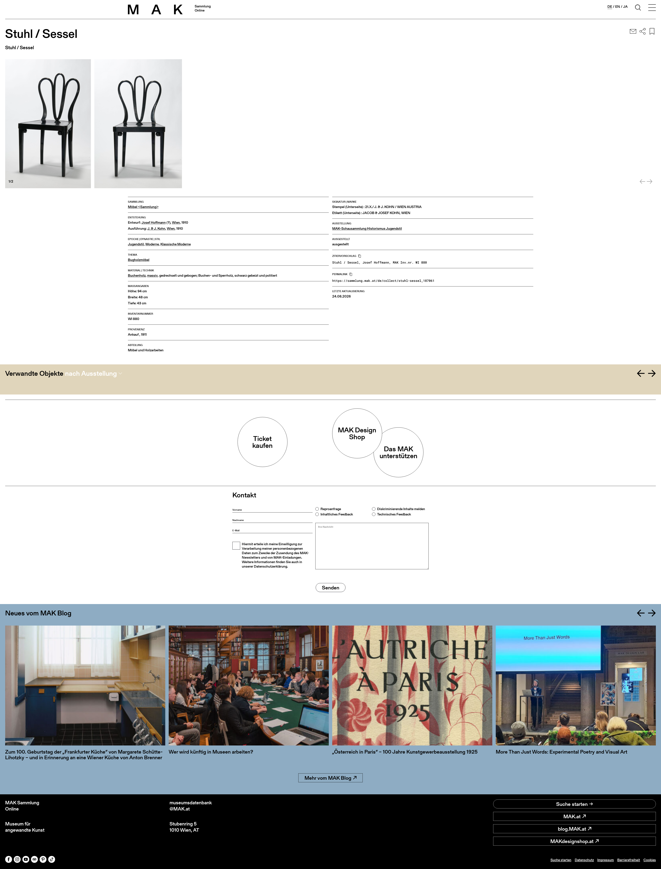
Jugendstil (136, 244)
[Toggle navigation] (652, 8)
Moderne (152, 244)
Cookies (649, 859)
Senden (330, 587)
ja (625, 6)
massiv (152, 275)
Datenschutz (584, 859)
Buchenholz (137, 275)
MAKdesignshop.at (572, 841)
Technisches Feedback (394, 514)
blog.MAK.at (572, 828)
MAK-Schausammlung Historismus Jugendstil (367, 228)
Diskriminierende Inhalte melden (401, 509)
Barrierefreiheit (628, 859)
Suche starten (572, 804)
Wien (176, 222)
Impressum (605, 859)
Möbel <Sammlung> (143, 207)
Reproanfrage (331, 509)
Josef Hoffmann (153, 222)
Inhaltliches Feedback (337, 514)
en (617, 6)
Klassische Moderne (175, 244)
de (609, 6)
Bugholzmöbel (138, 260)
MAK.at (572, 816)
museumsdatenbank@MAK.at (191, 805)
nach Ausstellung (91, 373)
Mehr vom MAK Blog (328, 777)
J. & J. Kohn (156, 228)
